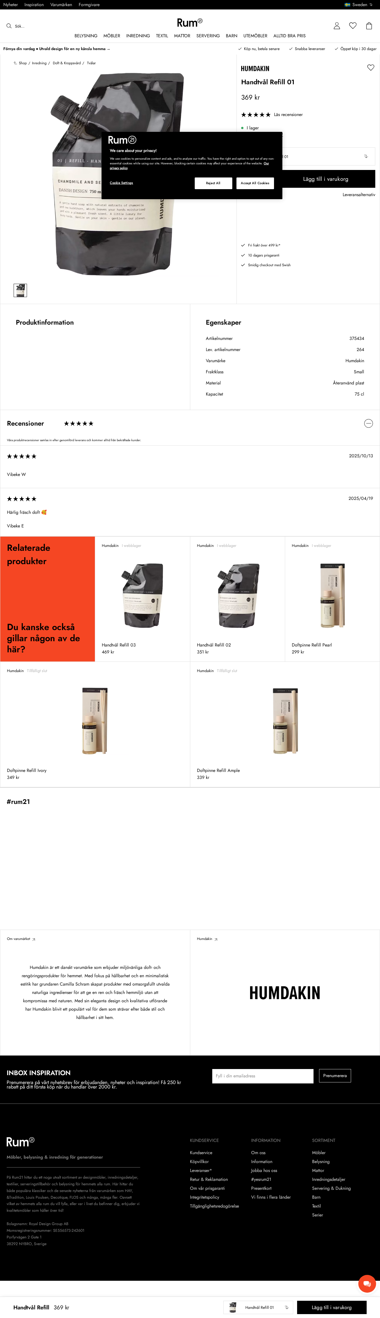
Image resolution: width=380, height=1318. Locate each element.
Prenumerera (335, 1075)
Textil (316, 1206)
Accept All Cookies (255, 183)
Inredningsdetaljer (328, 1179)
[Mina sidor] (337, 26)
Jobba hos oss (264, 1170)
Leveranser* (201, 1170)
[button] (361, 5)
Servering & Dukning (331, 1188)
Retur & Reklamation (209, 1179)
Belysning (321, 1161)
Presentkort (261, 1188)
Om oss (258, 1153)
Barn (316, 1197)
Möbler (318, 1153)
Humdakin (355, 360)
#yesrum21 (261, 1179)
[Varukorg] (369, 26)
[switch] (190, 423)
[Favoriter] (353, 26)
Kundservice (201, 1153)
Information (261, 1161)
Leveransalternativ (359, 195)
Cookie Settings (121, 183)
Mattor (318, 1170)
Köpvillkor (199, 1161)
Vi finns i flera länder (271, 1197)
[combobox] (359, 5)
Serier (317, 1215)
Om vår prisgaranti (207, 1188)
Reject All (213, 183)
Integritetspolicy (204, 1197)
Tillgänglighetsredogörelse (214, 1206)
